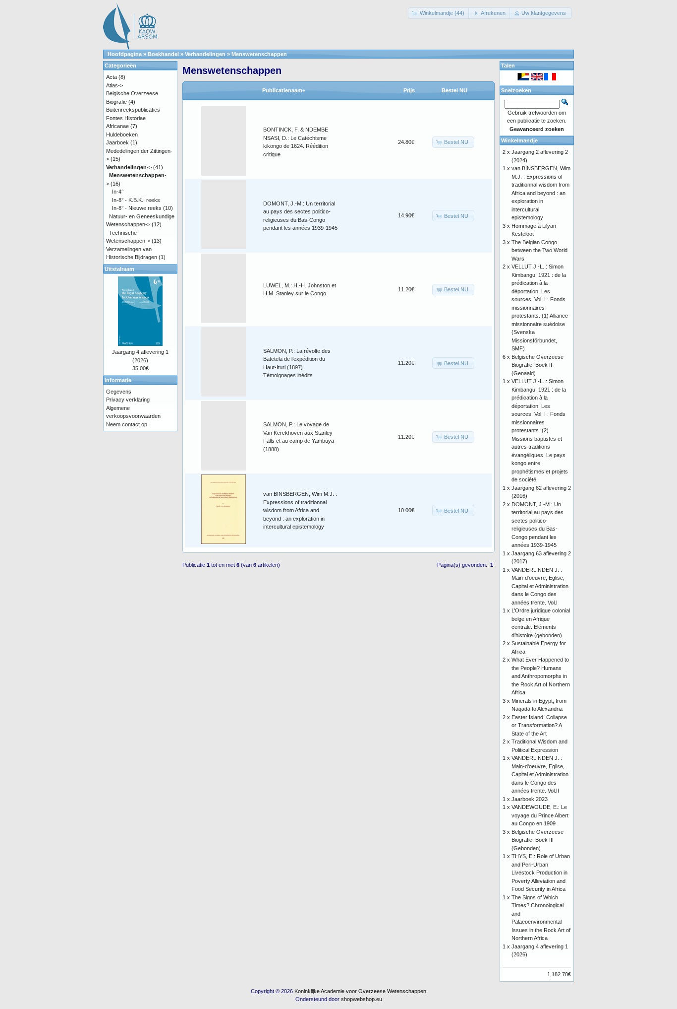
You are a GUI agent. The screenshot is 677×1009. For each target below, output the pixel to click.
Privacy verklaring (128, 400)
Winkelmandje (519, 140)
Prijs (409, 90)
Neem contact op (126, 424)
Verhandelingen (205, 54)
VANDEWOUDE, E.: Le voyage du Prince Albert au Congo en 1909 (539, 815)
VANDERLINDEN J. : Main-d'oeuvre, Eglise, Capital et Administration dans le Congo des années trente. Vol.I (539, 586)
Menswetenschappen (259, 54)
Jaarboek (117, 142)
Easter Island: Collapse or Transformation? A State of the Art (539, 725)
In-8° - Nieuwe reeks (137, 208)
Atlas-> (114, 85)
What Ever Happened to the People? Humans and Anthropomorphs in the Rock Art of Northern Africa (540, 676)
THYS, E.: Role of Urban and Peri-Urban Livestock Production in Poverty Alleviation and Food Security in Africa (540, 872)
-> (129, 167)
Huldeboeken (122, 134)
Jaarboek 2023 (529, 799)
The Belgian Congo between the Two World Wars (539, 250)
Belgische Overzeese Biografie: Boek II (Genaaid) (537, 365)
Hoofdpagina (125, 54)
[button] (439, 13)
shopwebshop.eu (361, 999)
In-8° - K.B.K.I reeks (136, 200)
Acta (111, 77)
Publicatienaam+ (283, 90)
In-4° (117, 192)
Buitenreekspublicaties (133, 110)
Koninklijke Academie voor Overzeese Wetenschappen (360, 991)
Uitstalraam (119, 269)
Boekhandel (163, 54)
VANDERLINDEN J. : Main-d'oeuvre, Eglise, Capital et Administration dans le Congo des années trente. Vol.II (539, 774)
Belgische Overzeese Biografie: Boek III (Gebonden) (537, 840)
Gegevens (118, 392)
